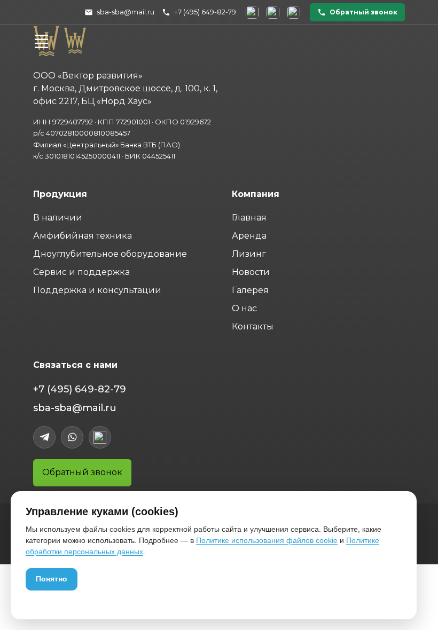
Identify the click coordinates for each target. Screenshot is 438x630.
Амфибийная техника (82, 236)
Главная (249, 217)
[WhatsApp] (72, 437)
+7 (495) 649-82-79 (79, 389)
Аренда (249, 236)
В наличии (57, 217)
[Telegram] (44, 437)
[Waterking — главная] (75, 39)
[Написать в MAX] (293, 12)
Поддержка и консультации (97, 290)
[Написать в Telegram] (252, 12)
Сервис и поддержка (81, 272)
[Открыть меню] (41, 41)
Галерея (250, 290)
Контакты (252, 326)
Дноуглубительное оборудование (110, 254)
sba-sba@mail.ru (74, 408)
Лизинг (249, 254)
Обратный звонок (82, 472)
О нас (244, 308)
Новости (251, 272)
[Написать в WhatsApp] (272, 12)
